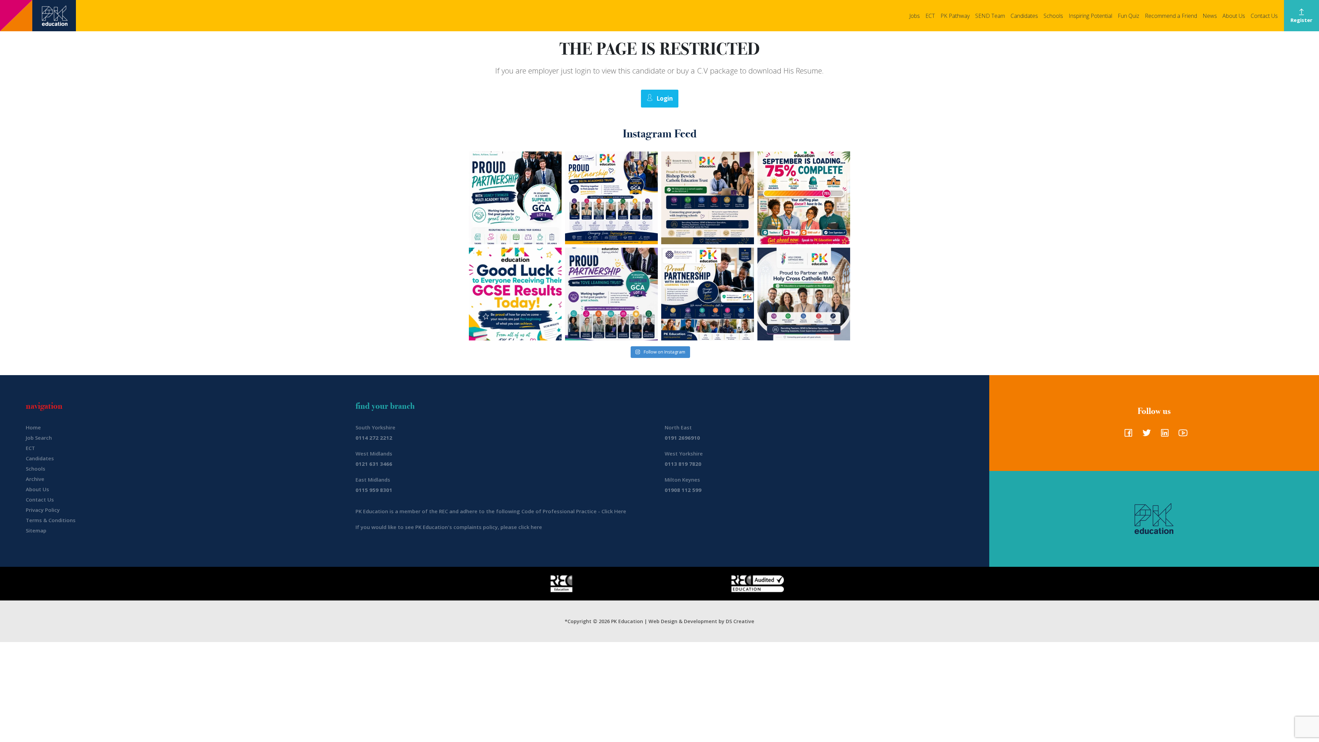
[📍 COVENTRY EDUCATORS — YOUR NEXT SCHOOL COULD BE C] (803, 294)
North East (678, 427)
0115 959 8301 (374, 489)
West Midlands (374, 453)
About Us (1233, 16)
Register (1301, 19)
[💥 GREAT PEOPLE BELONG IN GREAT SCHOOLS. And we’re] (707, 197)
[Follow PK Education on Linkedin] (1163, 434)
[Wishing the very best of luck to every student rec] (515, 294)
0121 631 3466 (374, 463)
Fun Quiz (1128, 16)
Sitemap (36, 530)
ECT (930, 16)
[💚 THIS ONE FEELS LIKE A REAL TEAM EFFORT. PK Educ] (515, 197)
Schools (1053, 16)
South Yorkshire (375, 427)
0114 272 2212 (374, 437)
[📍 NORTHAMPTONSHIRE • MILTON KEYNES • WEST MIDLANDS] (611, 294)
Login (664, 98)
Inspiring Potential (1090, 16)
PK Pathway (955, 16)
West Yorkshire (684, 453)
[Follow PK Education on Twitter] (1145, 434)
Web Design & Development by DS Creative (701, 621)
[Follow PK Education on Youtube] (1181, 434)
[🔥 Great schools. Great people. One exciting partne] (707, 294)
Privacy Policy (43, 509)
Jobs (914, 16)
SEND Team (990, 16)
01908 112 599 (683, 489)
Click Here (613, 511)
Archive (35, 478)
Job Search (39, 437)
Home (33, 427)
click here (530, 527)
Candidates (1024, 16)
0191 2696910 (682, 437)
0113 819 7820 (683, 463)
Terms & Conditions (51, 520)
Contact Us (1264, 16)
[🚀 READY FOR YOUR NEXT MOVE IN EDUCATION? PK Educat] (611, 197)
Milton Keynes (682, 479)
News (1210, 16)
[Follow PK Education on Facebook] (1127, 434)
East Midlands (373, 479)
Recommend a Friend (1171, 16)
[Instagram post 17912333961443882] (803, 197)
